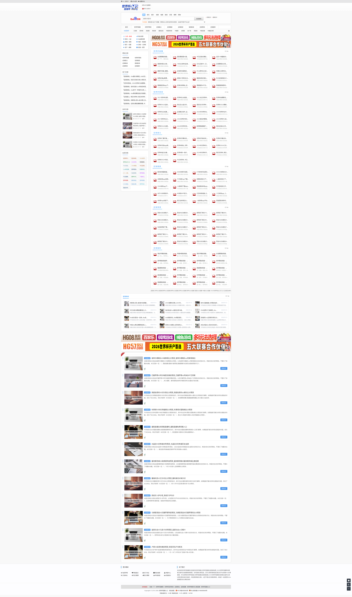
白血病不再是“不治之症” (184, 22)
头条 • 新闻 (128, 36)
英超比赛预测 (135, 184)
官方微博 (136, 575)
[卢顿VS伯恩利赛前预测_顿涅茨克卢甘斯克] (133, 552)
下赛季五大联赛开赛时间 (143, 176)
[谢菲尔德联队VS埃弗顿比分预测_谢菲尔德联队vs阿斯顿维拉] (133, 363)
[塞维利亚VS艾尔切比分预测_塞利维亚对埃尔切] (133, 483)
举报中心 (168, 573)
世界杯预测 (148, 27)
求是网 (195, 31)
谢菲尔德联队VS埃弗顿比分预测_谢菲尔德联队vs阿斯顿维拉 (173, 358)
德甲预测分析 (135, 169)
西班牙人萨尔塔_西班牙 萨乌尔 (163, 495)
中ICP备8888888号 (182, 590)
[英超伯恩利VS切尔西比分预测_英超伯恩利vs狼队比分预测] (133, 397)
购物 (126, 42)
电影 (139, 42)
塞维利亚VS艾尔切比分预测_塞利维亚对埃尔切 (169, 478)
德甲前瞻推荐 (126, 180)
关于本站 (146, 573)
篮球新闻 (191, 27)
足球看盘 (169, 27)
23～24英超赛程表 (126, 173)
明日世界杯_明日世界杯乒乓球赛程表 (142, 97)
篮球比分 (215, 17)
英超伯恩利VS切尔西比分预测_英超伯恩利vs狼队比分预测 (173, 392)
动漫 (130, 44)
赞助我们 (136, 573)
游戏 (139, 44)
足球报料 (213, 27)
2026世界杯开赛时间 (143, 158)
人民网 (135, 31)
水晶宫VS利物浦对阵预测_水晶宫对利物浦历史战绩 (170, 444)
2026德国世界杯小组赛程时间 (135, 165)
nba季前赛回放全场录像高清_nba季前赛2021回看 (146, 93)
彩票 (143, 47)
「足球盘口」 (126, 97)
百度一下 (152, 587)
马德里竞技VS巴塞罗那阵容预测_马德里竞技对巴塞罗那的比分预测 (176, 512)
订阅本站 (124, 575)
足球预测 (202, 27)
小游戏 (144, 44)
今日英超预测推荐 (126, 165)
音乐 (126, 44)
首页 (126, 27)
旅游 (139, 47)
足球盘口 (159, 27)
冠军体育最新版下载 (135, 158)
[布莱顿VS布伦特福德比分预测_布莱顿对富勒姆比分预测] (133, 414)
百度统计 (168, 575)
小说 (130, 39)
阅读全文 (223, 368)
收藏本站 (142, 1)
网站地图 (157, 573)
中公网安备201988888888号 (199, 590)
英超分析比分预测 (126, 187)
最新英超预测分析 (135, 180)
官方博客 (146, 575)
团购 (130, 42)
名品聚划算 (141, 39)
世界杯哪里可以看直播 (193, 587)
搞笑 (130, 47)
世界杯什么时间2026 (126, 158)
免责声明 (125, 573)
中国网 (176, 31)
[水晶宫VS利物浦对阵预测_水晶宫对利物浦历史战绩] (133, 449)
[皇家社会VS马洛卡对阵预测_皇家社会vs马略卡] (133, 535)
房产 (126, 47)
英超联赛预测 (135, 173)
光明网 (183, 31)
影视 (126, 39)
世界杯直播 (137, 27)
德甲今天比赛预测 (135, 176)
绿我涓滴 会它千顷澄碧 (153, 22)
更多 (226, 51)
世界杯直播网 (159, 587)
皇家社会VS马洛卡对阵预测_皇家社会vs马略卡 (169, 530)
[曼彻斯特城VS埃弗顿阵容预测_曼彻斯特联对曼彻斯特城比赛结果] (133, 466)
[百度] (135, 18)
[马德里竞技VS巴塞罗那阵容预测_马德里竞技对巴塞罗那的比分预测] (133, 517)
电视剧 (144, 42)
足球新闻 (180, 27)
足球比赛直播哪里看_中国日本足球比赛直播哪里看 (146, 103)
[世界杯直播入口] (130, 7)
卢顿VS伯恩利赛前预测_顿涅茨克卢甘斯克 (167, 547)
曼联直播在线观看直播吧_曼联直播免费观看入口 (169, 427)
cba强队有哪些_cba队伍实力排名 (141, 76)
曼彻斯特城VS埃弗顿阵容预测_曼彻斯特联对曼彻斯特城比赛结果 (175, 461)
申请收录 (157, 575)
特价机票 (140, 36)
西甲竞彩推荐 (143, 184)
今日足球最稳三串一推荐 (143, 165)
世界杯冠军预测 (169, 587)
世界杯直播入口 (205, 587)
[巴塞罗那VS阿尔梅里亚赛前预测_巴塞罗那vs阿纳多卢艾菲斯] (133, 380)
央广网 (189, 31)
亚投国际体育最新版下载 (143, 162)
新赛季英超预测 (143, 169)
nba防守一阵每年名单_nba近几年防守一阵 (144, 90)
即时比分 (126, 162)
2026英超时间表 (126, 184)
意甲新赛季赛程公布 (143, 180)
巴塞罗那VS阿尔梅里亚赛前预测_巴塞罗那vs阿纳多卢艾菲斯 (173, 375)
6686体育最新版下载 (135, 162)
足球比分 (209, 17)
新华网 (141, 31)
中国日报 (202, 31)
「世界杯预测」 (127, 83)
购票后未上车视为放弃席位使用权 (168, 22)
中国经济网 (211, 31)
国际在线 (161, 31)
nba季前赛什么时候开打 (126, 169)
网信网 (154, 31)
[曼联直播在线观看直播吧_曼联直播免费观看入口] (133, 432)
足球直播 (183, 587)
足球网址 (177, 587)
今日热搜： (145, 22)
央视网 (148, 31)
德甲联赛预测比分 (143, 173)
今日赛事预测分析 (126, 176)
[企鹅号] (349, 580)
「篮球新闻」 (126, 76)
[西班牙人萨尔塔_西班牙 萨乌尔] (133, 500)
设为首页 (134, 1)
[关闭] (229, 31)
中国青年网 (169, 31)
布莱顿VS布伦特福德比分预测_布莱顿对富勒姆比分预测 (172, 410)
